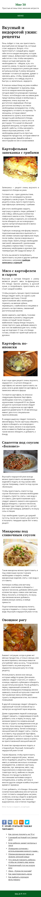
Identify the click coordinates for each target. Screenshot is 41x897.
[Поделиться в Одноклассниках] (15, 822)
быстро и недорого (13, 807)
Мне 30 (20, 4)
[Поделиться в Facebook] (4, 822)
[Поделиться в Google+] (21, 822)
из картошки (25, 807)
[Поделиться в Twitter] (27, 822)
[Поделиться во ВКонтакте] (10, 822)
